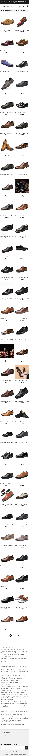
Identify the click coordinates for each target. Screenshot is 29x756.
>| (18, 635)
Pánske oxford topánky (19, 10)
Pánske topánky (8, 10)
